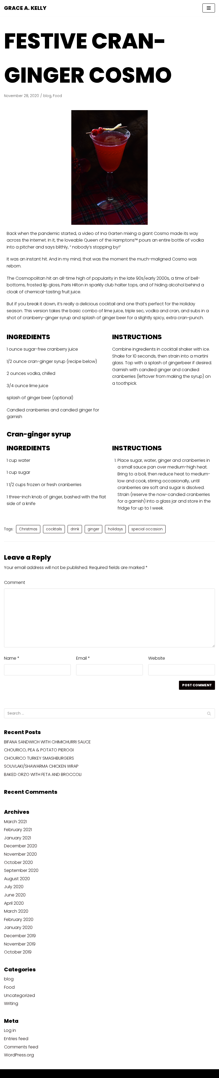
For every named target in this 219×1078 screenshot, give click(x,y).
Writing (11, 1003)
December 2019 (20, 936)
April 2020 (14, 903)
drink (75, 529)
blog (47, 95)
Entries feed (16, 1039)
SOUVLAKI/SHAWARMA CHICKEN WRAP (41, 766)
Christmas (28, 529)
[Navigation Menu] (208, 8)
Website (156, 658)
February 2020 (18, 919)
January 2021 (17, 838)
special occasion (147, 529)
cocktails (54, 529)
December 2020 (20, 846)
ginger (93, 529)
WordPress (129, 1074)
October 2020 (18, 862)
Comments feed (21, 1047)
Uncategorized (19, 995)
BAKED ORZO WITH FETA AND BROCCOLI (42, 774)
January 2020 (18, 927)
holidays (115, 529)
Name (11, 658)
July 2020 (14, 887)
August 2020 (17, 879)
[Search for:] (109, 713)
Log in (10, 1030)
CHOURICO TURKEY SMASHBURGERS (39, 758)
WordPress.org (19, 1055)
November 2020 (20, 854)
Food (57, 95)
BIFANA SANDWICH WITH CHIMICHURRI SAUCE (47, 742)
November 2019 (20, 944)
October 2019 (18, 952)
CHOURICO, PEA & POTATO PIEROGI (39, 750)
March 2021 (15, 822)
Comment (14, 582)
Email (83, 658)
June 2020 (15, 895)
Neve (83, 1074)
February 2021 (18, 830)
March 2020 (16, 911)
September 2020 (21, 870)
